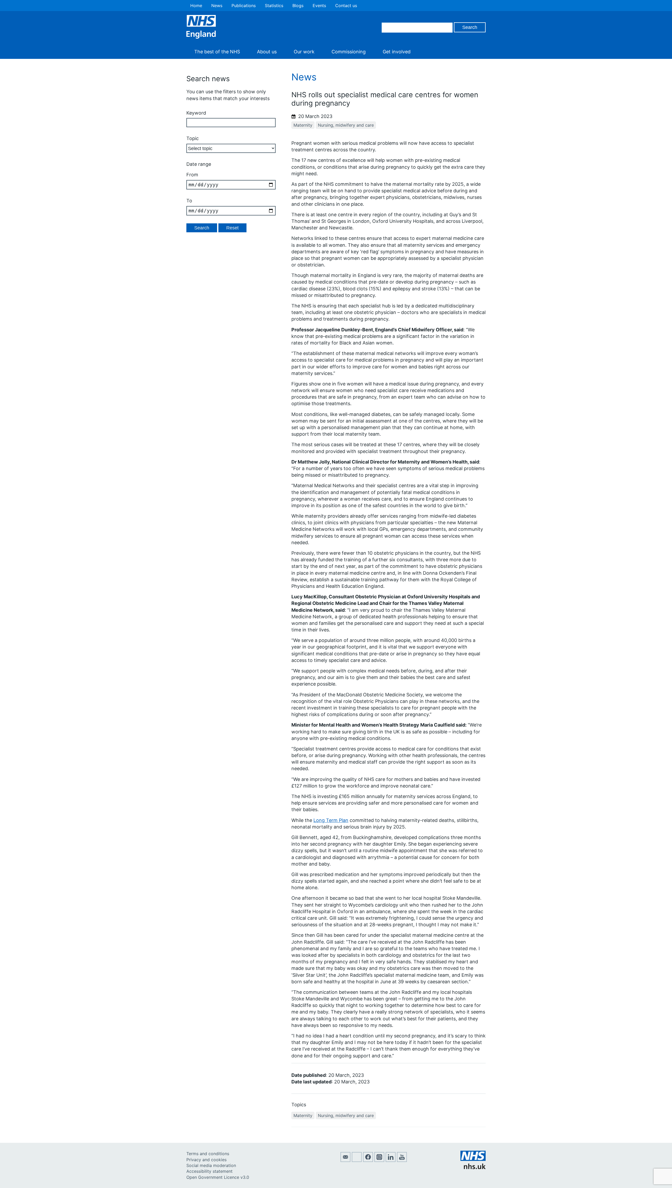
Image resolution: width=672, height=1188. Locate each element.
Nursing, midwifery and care (346, 125)
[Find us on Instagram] (379, 1160)
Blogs (297, 5)
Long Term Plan (330, 820)
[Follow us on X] (357, 1160)
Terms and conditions (207, 1153)
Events (319, 5)
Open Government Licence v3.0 (217, 1177)
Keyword (196, 113)
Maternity (302, 125)
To (189, 200)
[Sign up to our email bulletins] (345, 1160)
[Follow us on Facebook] (368, 1160)
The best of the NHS (217, 51)
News (216, 5)
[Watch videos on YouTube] (402, 1160)
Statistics (274, 5)
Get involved (397, 51)
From (192, 174)
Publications (244, 5)
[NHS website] (473, 1167)
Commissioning (349, 51)
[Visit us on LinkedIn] (391, 1160)
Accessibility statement (209, 1171)
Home (196, 5)
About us (267, 51)
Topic (192, 138)
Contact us (346, 5)
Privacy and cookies (206, 1159)
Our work (304, 51)
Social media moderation (211, 1165)
